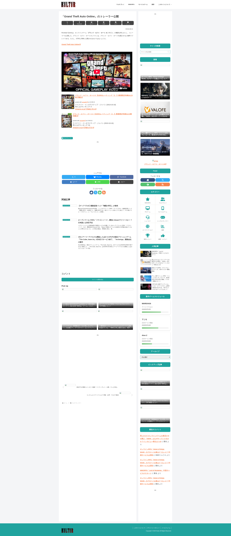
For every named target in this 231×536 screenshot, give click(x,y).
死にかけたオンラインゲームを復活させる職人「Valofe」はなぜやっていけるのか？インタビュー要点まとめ (154, 439)
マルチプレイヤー (68, 138)
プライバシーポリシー (153, 528)
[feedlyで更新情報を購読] (100, 192)
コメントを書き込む (97, 279)
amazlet (84, 102)
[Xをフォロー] (95, 192)
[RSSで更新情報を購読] (104, 192)
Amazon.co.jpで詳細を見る (85, 109)
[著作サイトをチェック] (91, 192)
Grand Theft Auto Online (70, 44)
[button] (116, 23)
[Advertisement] (98, 156)
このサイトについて (139, 528)
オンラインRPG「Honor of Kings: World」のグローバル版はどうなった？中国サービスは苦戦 (155, 452)
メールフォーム (166, 528)
